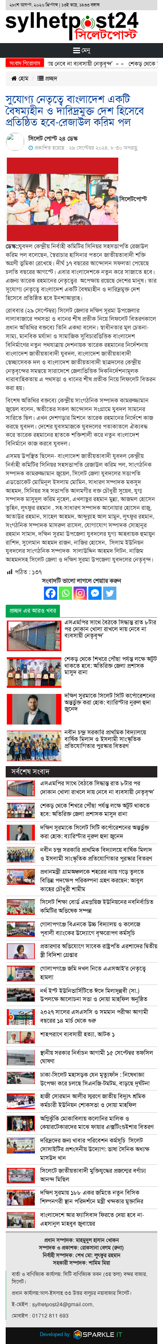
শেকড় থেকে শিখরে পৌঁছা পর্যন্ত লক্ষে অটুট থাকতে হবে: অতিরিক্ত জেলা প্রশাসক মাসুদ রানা (110, 665)
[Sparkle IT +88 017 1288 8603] (98, 1334)
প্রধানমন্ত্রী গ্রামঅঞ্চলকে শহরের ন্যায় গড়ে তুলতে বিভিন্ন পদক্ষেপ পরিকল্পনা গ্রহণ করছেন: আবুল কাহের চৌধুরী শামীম (92, 880)
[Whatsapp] (65, 593)
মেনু (85, 50)
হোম (22, 78)
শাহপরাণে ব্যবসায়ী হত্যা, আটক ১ (77, 1034)
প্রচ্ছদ (50, 78)
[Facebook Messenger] (95, 593)
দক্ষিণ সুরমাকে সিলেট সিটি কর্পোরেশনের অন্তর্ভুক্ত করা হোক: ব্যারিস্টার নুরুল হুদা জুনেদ (109, 702)
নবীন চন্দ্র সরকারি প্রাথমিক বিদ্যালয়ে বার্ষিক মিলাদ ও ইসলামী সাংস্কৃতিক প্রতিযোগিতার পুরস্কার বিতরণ (105, 739)
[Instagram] (80, 593)
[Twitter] (109, 593)
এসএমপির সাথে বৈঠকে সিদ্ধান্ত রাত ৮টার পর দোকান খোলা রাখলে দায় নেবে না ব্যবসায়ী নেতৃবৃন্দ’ (110, 629)
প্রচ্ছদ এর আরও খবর (32, 611)
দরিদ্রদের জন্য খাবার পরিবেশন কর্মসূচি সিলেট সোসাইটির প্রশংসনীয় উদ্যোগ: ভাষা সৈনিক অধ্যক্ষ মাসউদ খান (94, 1149)
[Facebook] (50, 593)
